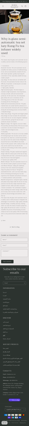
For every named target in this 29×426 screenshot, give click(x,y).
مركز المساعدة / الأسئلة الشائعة (10, 309)
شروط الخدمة (6, 302)
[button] (3, 6)
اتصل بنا (4, 295)
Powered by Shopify (16, 420)
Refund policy (24, 420)
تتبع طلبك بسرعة (6, 355)
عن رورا (5, 292)
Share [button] (4, 220)
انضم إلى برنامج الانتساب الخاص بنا (10, 312)
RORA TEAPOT (9, 420)
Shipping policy (23, 422)
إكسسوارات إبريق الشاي (8, 328)
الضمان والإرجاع (6, 351)
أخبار (4, 335)
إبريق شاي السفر (6, 325)
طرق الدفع (5, 305)
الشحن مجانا (5, 348)
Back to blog (15, 227)
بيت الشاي (5, 332)
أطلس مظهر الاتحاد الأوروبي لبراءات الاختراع (12, 358)
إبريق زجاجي (6, 322)
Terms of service (15, 422)
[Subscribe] (24, 283)
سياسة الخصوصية (7, 299)
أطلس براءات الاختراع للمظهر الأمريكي (11, 361)
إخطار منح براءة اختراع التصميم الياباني (11, 365)
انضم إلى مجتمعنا (6, 338)
